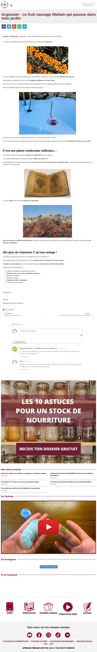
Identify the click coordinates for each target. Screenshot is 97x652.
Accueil (5, 36)
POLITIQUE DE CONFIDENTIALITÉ (15, 641)
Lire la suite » (4, 475)
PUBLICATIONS (29, 613)
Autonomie (14, 36)
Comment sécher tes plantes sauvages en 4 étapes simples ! (24, 473)
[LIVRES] (9, 607)
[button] (11, 5)
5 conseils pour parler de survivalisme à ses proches (20, 488)
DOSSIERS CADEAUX (48, 613)
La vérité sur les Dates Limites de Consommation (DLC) (70, 482)
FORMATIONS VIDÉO (68, 614)
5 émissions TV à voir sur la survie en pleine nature (20, 482)
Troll (21, 361)
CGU (45, 644)
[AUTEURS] (87, 607)
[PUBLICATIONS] (29, 607)
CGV (51, 644)
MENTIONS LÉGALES (84, 641)
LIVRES (10, 613)
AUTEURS (87, 613)
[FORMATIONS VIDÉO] (68, 607)
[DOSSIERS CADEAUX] (48, 607)
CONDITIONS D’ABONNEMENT (62, 641)
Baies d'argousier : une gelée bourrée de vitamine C (38, 348)
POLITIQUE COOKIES (39, 641)
